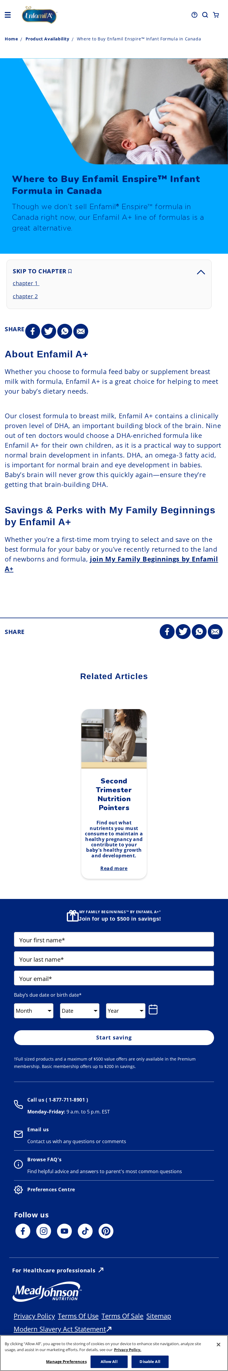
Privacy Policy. (127, 1349)
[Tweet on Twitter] (49, 331)
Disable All (150, 1361)
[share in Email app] (81, 331)
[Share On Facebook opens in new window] (33, 331)
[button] (7, 14)
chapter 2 (25, 296)
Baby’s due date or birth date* (48, 995)
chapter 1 (26, 283)
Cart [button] (216, 15)
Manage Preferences (66, 1361)
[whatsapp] (65, 331)
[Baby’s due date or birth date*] (154, 1009)
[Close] (218, 1344)
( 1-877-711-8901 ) (66, 1100)
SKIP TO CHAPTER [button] (40, 271)
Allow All (109, 1361)
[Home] (62, 15)
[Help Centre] (194, 15)
